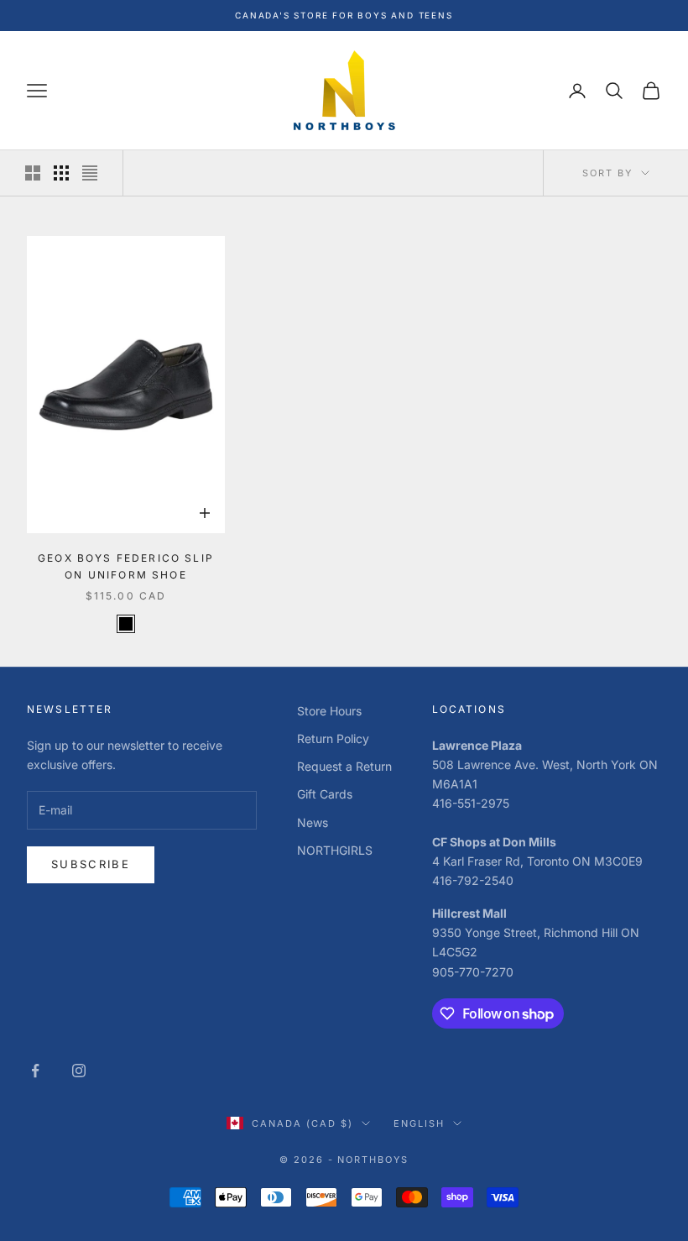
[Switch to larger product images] (32, 173)
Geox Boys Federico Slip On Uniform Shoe (126, 566)
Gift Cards (324, 794)
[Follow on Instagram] (78, 1070)
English (419, 1123)
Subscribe (90, 864)
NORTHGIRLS (335, 850)
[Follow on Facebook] (35, 1070)
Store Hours (329, 711)
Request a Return (344, 766)
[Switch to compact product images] (89, 173)
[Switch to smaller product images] (61, 173)
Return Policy (333, 738)
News (312, 822)
